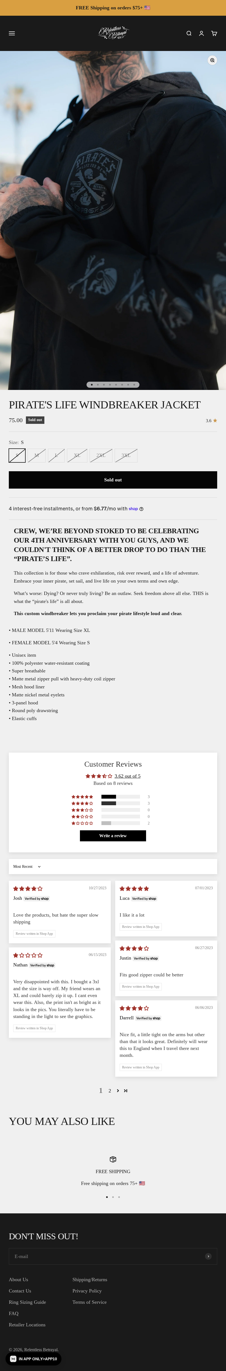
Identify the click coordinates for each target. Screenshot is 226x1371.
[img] (27, 888)
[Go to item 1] (92, 385)
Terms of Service (89, 1302)
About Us (18, 1279)
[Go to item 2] (98, 385)
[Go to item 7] (128, 385)
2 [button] (110, 1090)
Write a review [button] (113, 835)
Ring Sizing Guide (27, 1302)
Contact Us (20, 1291)
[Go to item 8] (134, 385)
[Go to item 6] (122, 385)
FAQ (13, 1313)
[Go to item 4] (110, 385)
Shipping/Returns (89, 1279)
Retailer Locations (27, 1324)
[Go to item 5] (116, 385)
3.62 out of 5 (128, 776)
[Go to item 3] (104, 385)
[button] (83, 797)
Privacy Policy (87, 1291)
